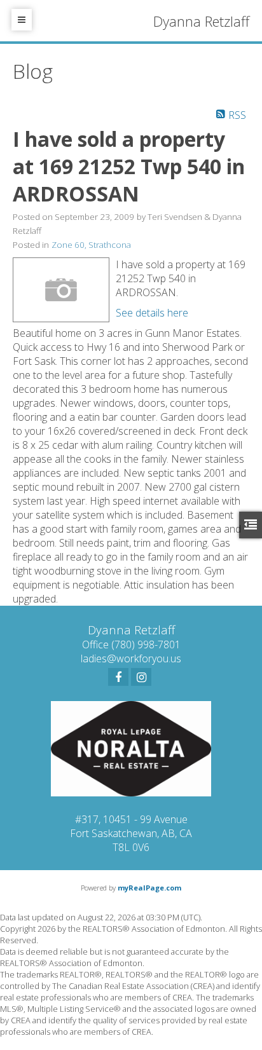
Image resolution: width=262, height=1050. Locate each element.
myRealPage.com (149, 887)
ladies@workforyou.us (131, 658)
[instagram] (141, 677)
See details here (152, 313)
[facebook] (118, 677)
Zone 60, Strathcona (91, 244)
